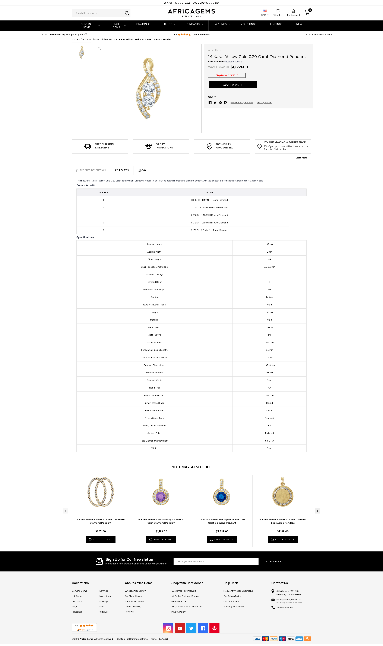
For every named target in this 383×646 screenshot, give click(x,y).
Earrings (220, 24)
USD (264, 15)
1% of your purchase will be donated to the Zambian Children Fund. (286, 148)
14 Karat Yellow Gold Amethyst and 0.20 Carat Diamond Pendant (161, 521)
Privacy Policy (178, 611)
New (101, 606)
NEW (299, 24)
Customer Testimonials (183, 590)
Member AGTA (179, 601)
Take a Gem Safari (134, 601)
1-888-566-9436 (284, 607)
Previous (65, 511)
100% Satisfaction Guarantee (186, 606)
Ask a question (264, 102)
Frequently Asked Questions (238, 590)
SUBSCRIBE (273, 561)
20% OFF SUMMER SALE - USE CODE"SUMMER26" (191, 2)
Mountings (248, 24)
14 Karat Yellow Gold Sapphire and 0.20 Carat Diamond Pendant (222, 521)
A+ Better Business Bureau (185, 596)
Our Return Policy (232, 596)
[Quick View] (97, 505)
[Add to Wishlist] (104, 505)
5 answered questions (242, 102)
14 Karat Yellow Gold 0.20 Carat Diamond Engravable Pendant (282, 521)
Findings (276, 24)
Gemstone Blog (133, 606)
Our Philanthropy (133, 596)
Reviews (129, 611)
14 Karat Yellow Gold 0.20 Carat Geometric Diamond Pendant (100, 521)
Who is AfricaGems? (135, 590)
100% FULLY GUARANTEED (225, 146)
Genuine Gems (87, 26)
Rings (168, 24)
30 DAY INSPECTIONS (164, 146)
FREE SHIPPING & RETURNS (104, 146)
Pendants (193, 24)
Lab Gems (116, 26)
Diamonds (143, 24)
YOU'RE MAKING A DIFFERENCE (285, 142)
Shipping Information (234, 606)
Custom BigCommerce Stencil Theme (137, 638)
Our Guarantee (231, 601)
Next (317, 511)
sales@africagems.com (288, 599)
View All (103, 611)
